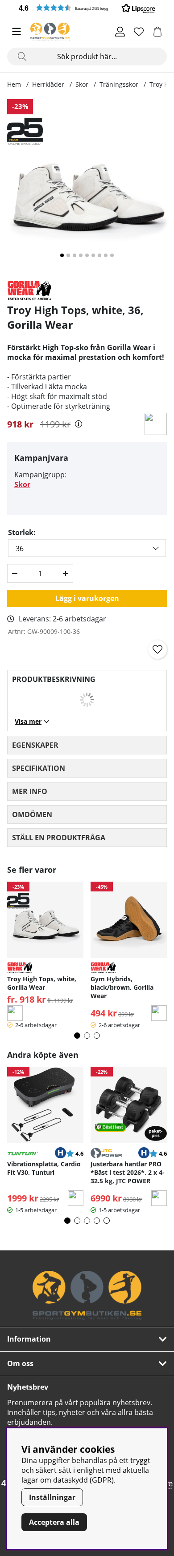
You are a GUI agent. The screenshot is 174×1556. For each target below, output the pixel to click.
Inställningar (52, 1497)
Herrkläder (48, 84)
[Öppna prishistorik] (78, 424)
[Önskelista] (138, 31)
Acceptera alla (54, 1522)
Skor (81, 84)
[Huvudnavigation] (16, 31)
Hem (14, 84)
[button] (87, 8)
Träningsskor (118, 84)
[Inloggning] (120, 31)
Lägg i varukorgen (87, 598)
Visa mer (28, 721)
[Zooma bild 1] (87, 186)
